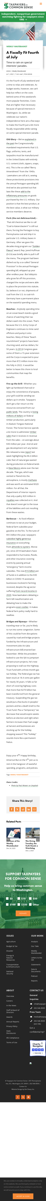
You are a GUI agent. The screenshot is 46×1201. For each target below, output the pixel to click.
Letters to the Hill (36, 968)
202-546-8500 (39, 1017)
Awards (9, 1026)
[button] (8, 844)
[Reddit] (23, 809)
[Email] (34, 809)
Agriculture (11, 951)
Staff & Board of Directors (12, 1021)
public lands (12, 411)
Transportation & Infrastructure (13, 975)
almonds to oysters (21, 546)
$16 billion (30, 571)
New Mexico (14, 468)
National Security (9, 982)
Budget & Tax (11, 956)
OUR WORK (37, 945)
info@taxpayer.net (40, 1013)
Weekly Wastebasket (19, 71)
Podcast (34, 985)
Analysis (34, 951)
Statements (35, 974)
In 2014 (19, 349)
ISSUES (10, 945)
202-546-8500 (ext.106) (39, 1031)
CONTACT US (36, 999)
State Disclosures (11, 1041)
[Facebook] (11, 809)
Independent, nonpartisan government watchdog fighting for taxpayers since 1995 (23, 16)
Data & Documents (35, 980)
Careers (9, 1010)
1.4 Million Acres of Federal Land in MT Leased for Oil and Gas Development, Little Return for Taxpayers (13, 849)
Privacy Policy (11, 1036)
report (28, 452)
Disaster (9, 960)
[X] (17, 809)
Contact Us (23, 1096)
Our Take (35, 956)
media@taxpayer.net (40, 1026)
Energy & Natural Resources (10, 967)
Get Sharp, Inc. (29, 1099)
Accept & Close (23, 1196)
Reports (34, 990)
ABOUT (10, 1000)
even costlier (22, 607)
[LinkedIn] (29, 809)
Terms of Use (11, 1052)
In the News (11, 1015)
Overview (10, 1006)
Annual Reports (12, 1031)
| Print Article (27, 74)
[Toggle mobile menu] (41, 3)
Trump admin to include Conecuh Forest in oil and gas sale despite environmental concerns (32, 848)
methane (32, 480)
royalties (10, 500)
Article (8, 71)
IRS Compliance (12, 1047)
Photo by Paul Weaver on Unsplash (24, 785)
